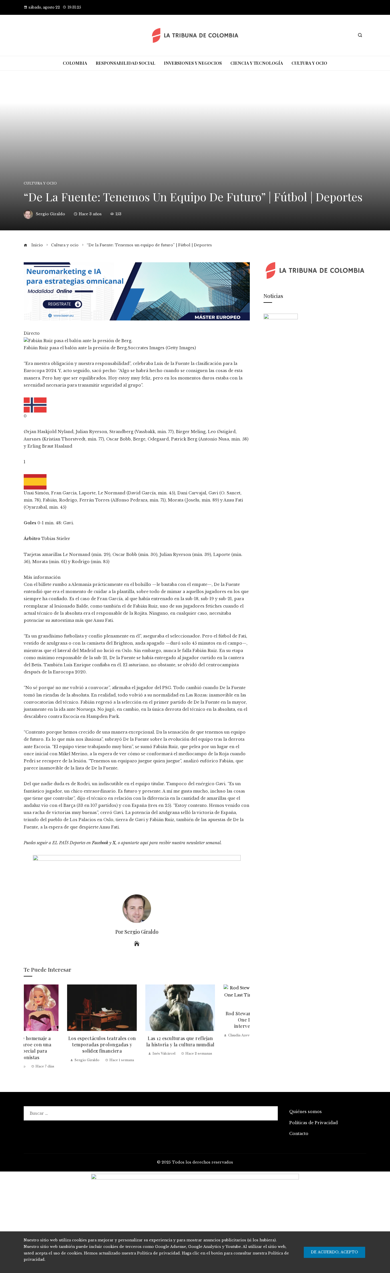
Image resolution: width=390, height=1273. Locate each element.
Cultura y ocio (40, 183)
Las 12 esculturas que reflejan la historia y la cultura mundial (137, 1041)
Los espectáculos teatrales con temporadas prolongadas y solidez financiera (59, 1044)
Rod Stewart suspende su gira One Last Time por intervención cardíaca (215, 1019)
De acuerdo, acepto (334, 1252)
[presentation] (29, 1027)
